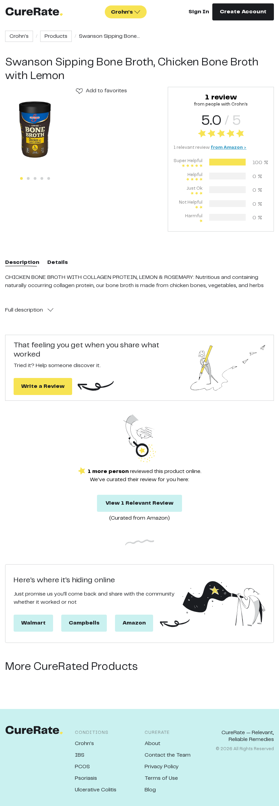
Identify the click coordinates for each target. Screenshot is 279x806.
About (152, 743)
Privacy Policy (162, 766)
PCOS (82, 766)
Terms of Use (161, 778)
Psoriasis (86, 778)
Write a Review (43, 386)
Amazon (134, 623)
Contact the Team (168, 755)
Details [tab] (57, 262)
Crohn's (19, 36)
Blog (150, 789)
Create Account (243, 11)
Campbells (84, 623)
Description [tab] (22, 262)
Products (56, 36)
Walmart (33, 623)
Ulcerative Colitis (95, 789)
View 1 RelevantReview (139, 503)
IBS (79, 755)
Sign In (198, 11)
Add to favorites (106, 90)
